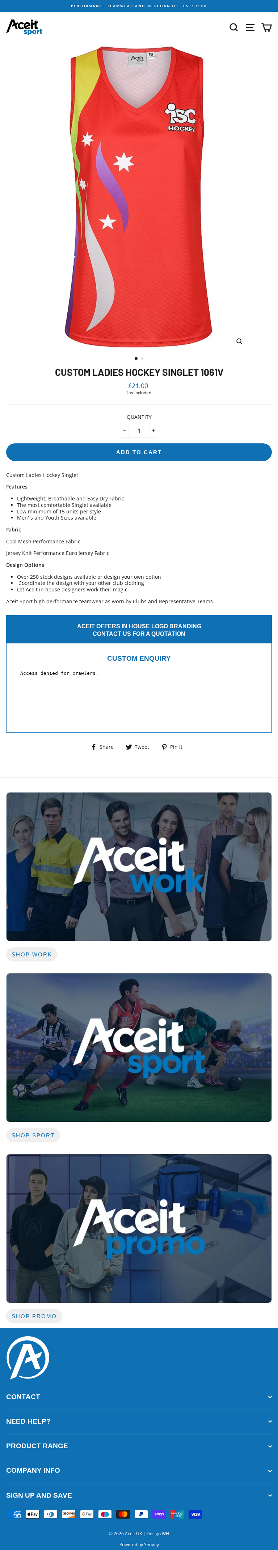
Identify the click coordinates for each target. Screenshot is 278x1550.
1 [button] (136, 359)
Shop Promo (34, 1316)
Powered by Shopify (139, 1544)
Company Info (33, 1470)
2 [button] (143, 359)
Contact (23, 1397)
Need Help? (28, 1421)
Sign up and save (39, 1495)
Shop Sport (33, 1135)
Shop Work (32, 954)
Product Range (37, 1446)
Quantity (139, 417)
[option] (139, 6)
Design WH (158, 1534)
